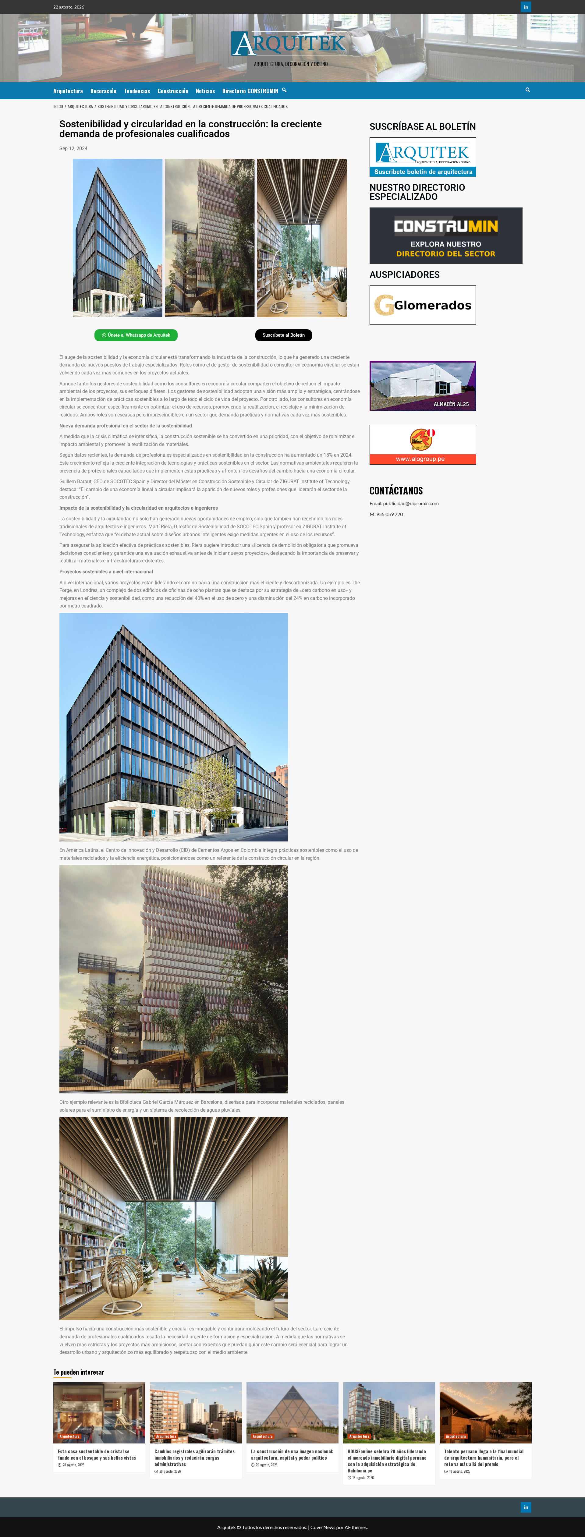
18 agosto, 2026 (363, 1477)
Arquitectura (68, 91)
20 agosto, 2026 (73, 1464)
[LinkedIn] (526, 7)
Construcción (173, 91)
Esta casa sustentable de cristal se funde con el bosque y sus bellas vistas (97, 1454)
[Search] (528, 89)
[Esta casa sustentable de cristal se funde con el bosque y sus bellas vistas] (99, 1412)
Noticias (205, 91)
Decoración (103, 91)
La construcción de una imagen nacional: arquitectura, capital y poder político (292, 1454)
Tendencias (137, 91)
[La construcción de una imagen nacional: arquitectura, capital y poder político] (292, 1412)
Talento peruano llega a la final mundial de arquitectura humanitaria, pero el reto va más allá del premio (483, 1457)
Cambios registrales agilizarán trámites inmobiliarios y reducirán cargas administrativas (194, 1457)
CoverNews (322, 1527)
